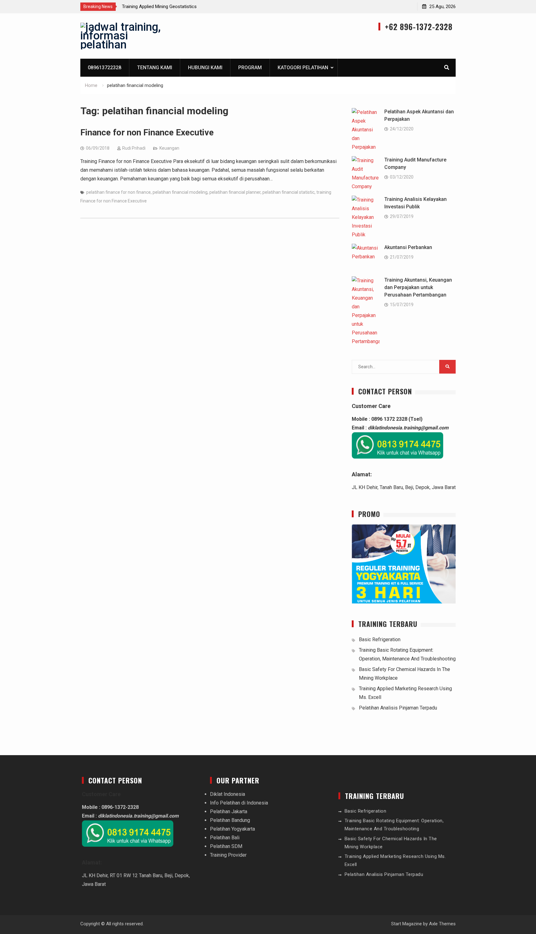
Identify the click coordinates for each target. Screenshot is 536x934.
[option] (178, 6)
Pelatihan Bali (224, 838)
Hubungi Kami (205, 67)
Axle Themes (442, 924)
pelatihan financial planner (235, 192)
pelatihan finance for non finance (118, 192)
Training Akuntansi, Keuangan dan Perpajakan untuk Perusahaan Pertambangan (418, 287)
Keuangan (169, 148)
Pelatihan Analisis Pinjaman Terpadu (398, 708)
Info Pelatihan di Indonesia (239, 803)
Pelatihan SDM (226, 846)
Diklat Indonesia (227, 794)
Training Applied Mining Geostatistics (159, 6)
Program (250, 67)
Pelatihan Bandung (230, 820)
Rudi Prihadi (133, 148)
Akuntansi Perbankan (408, 247)
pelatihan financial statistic (288, 192)
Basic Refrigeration (379, 639)
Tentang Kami (154, 67)
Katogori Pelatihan (303, 67)
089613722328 (104, 67)
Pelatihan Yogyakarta (232, 829)
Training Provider (228, 855)
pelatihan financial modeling (180, 192)
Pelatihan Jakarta (228, 811)
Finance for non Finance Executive (147, 132)
